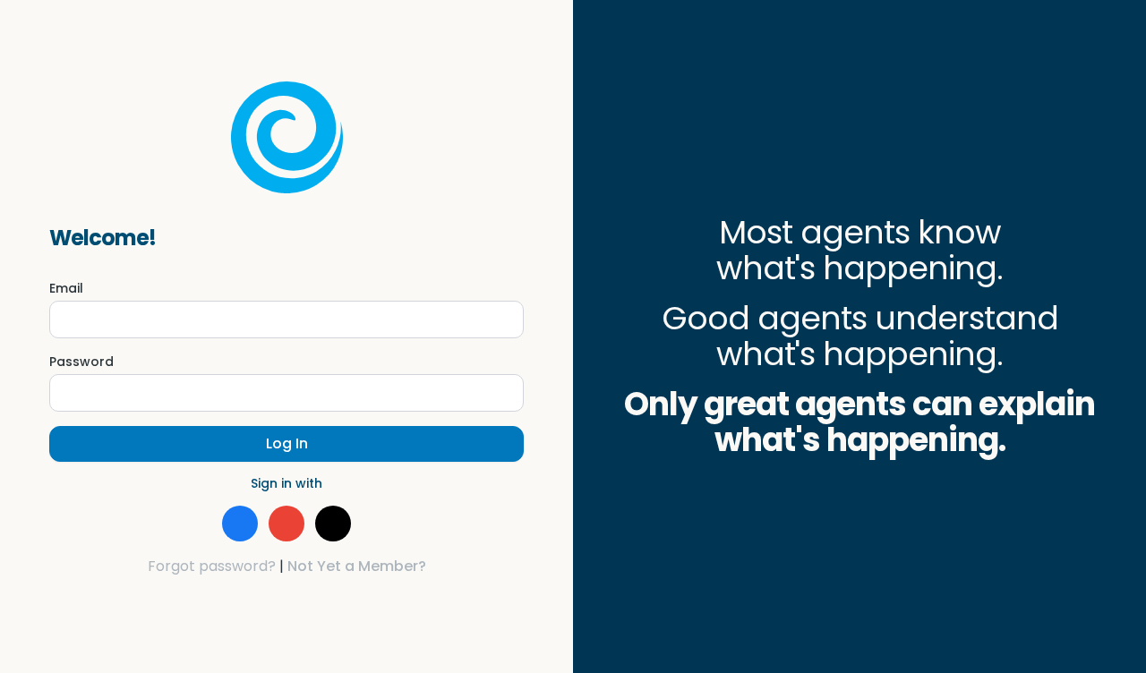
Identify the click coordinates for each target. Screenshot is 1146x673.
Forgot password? (212, 566)
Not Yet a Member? (356, 566)
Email (66, 288)
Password (81, 362)
